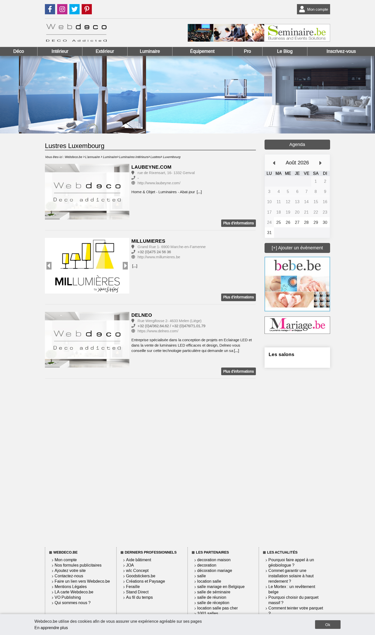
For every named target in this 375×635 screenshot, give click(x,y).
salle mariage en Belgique (221, 586)
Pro (247, 51)
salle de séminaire (213, 592)
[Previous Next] (87, 266)
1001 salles (207, 613)
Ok (327, 624)
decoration (206, 565)
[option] (87, 192)
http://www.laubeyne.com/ (159, 183)
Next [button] (125, 266)
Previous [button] (49, 266)
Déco (18, 51)
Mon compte (317, 9)
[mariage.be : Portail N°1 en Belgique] (297, 332)
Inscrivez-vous (341, 51)
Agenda (297, 144)
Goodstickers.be (140, 576)
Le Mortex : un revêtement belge (291, 589)
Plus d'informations (238, 223)
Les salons (281, 354)
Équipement (202, 51)
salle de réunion (211, 597)
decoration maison (214, 560)
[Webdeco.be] (76, 40)
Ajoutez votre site (70, 570)
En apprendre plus (51, 627)
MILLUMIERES (148, 241)
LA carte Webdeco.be (74, 592)
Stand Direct (137, 592)
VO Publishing (68, 597)
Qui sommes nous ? (73, 602)
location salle (209, 581)
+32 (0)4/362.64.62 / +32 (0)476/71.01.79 (171, 325)
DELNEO (141, 315)
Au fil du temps (139, 597)
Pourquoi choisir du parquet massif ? (293, 600)
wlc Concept (137, 570)
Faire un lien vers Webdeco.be (82, 581)
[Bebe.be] (297, 310)
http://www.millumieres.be (159, 257)
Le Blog (285, 51)
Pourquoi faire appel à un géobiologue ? (291, 562)
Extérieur (105, 51)
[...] (199, 191)
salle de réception (213, 602)
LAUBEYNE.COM (151, 167)
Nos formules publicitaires (78, 565)
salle (201, 576)
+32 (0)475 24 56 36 (154, 251)
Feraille (133, 586)
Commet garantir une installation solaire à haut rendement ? (291, 576)
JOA (130, 565)
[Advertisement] (297, 456)
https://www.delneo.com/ (158, 331)
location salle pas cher (217, 608)
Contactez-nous (69, 576)
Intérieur (60, 51)
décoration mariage (214, 570)
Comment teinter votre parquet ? (295, 610)
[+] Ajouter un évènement (297, 247)
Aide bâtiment (138, 560)
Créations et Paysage (145, 581)
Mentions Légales (71, 586)
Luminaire (150, 51)
